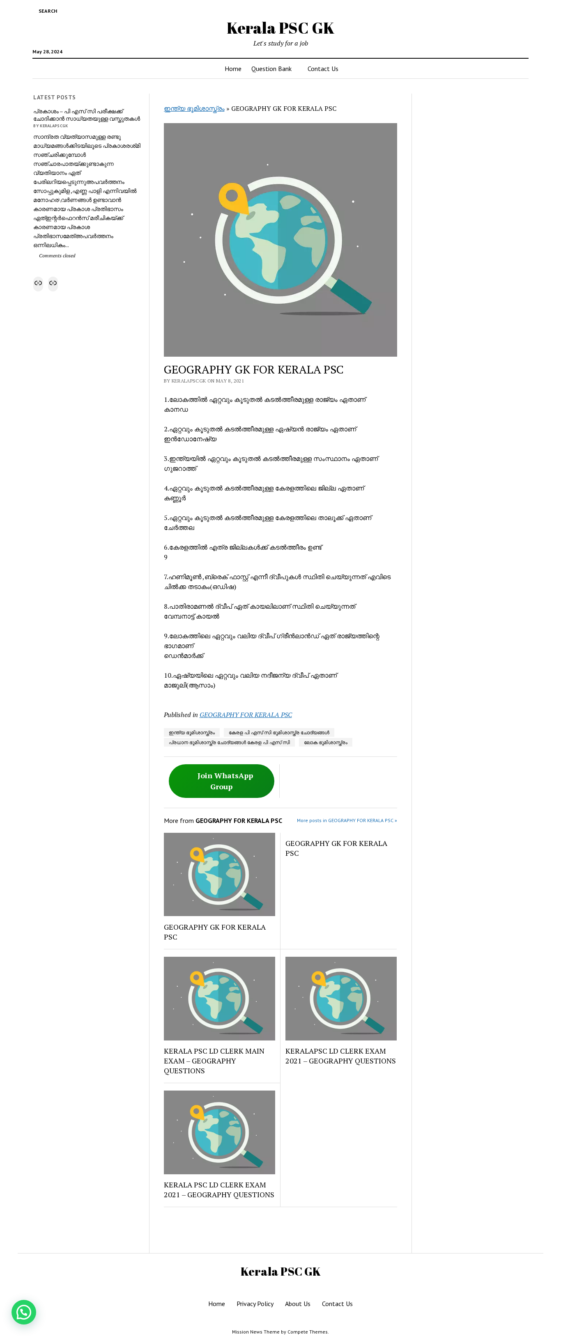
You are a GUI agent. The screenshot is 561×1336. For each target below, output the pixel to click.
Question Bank (271, 68)
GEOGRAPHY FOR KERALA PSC (246, 714)
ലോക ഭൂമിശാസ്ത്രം (325, 742)
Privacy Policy (255, 1303)
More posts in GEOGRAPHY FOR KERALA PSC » (347, 820)
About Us (297, 1303)
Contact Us (323, 68)
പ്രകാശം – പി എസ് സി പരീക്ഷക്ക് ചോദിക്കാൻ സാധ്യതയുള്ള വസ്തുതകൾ (86, 115)
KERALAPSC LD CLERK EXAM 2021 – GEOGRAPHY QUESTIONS (340, 1056)
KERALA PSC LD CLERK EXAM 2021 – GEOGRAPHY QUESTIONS (219, 1189)
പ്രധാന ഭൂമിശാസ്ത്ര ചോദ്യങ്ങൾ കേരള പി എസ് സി (229, 742)
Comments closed (56, 255)
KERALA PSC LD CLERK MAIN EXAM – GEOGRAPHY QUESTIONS (214, 1060)
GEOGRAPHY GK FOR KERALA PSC (215, 932)
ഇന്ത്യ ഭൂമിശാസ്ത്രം (194, 108)
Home (233, 68)
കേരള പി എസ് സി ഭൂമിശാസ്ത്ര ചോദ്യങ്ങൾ (279, 732)
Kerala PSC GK (281, 27)
